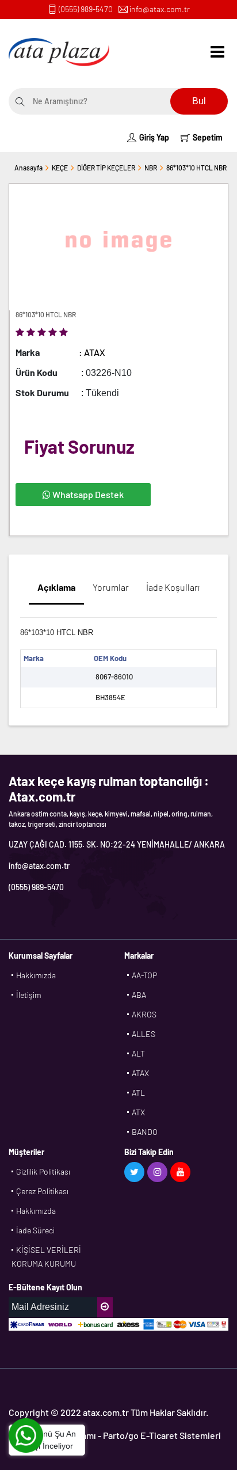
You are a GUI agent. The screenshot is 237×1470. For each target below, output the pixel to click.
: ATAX (92, 352)
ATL (138, 1092)
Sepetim (208, 137)
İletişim (28, 995)
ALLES (143, 1034)
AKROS (144, 1014)
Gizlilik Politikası (43, 1171)
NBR (150, 168)
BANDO (145, 1132)
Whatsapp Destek (87, 494)
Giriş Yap (154, 137)
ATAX (140, 1073)
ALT (138, 1053)
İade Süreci (35, 1230)
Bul (199, 101)
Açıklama (56, 587)
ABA (139, 995)
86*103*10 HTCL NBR (196, 168)
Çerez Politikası (42, 1191)
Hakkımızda (36, 975)
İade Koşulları (173, 587)
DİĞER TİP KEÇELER (106, 168)
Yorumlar (111, 587)
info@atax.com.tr (159, 9)
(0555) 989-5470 (86, 9)
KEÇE (60, 168)
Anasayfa (28, 168)
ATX (138, 1112)
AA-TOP (144, 975)
